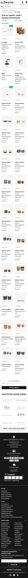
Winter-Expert (18, 545)
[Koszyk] (26, 2)
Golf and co (4, 536)
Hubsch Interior (6, 103)
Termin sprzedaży (6, 508)
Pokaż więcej (14, 387)
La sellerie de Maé (6, 541)
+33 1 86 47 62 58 (14, 447)
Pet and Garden (19, 527)
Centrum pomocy (6, 493)
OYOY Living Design (18, 74)
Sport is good (18, 534)
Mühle (3, 73)
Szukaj (9, 6)
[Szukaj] (6, 6)
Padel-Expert (18, 523)
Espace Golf (4, 530)
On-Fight (3, 547)
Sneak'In (17, 530)
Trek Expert (18, 538)
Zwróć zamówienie (14, 471)
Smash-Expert (18, 528)
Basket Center (5, 523)
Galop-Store (4, 534)
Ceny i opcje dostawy (7, 515)
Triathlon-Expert (19, 540)
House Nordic (19, 42)
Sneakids (17, 532)
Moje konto (4, 491)
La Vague (4, 42)
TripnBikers (18, 541)
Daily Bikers (4, 525)
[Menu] (2, 6)
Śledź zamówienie (6, 495)
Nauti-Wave (4, 545)
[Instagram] (10, 575)
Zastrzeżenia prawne (7, 511)
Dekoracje (12, 10)
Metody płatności (6, 513)
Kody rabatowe (5, 498)
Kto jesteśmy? (5, 504)
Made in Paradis (5, 543)
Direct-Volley (4, 528)
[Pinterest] (14, 575)
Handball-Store (5, 538)
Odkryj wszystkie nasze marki (14, 429)
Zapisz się (14, 565)
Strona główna (5, 10)
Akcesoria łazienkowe (7, 12)
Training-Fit (18, 536)
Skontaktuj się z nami (14, 442)
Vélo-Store (17, 543)
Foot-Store (4, 532)
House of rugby (5, 540)
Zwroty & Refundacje (7, 509)
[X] (17, 575)
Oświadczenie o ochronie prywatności (11, 517)
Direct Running (5, 527)
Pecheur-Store (19, 525)
